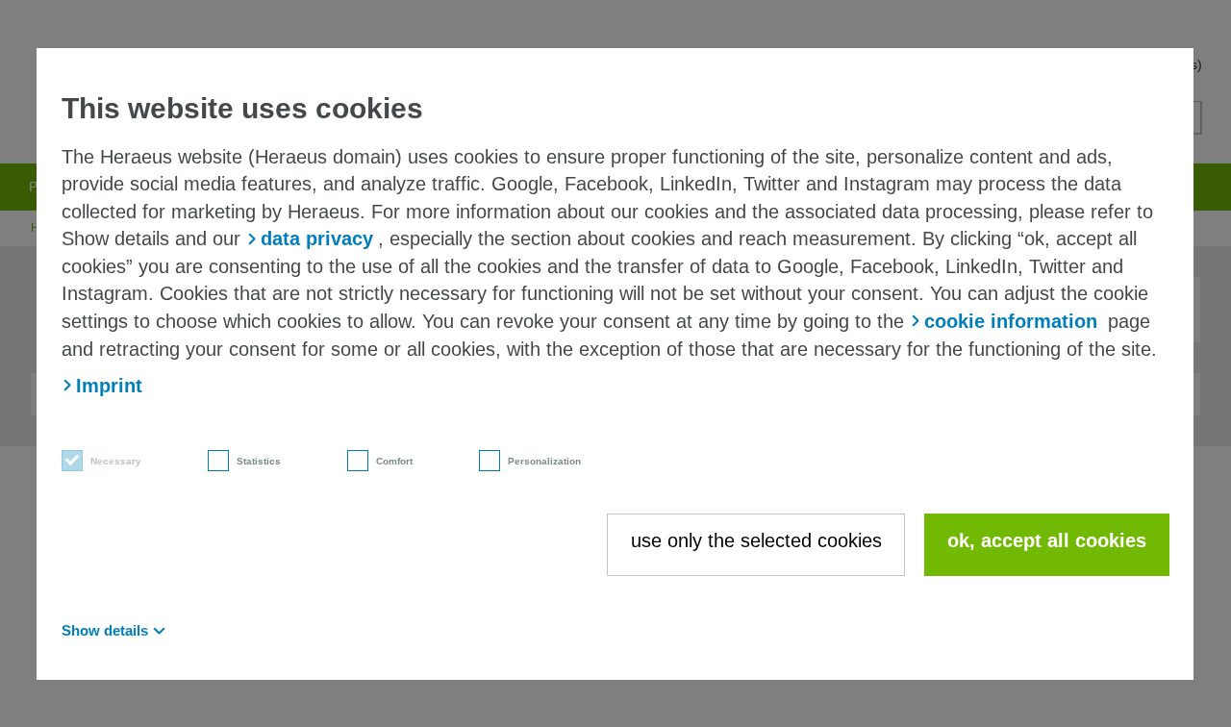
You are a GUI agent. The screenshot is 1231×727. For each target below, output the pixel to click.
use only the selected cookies (756, 540)
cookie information (1010, 321)
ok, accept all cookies (1046, 540)
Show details (105, 630)
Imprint (109, 385)
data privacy (317, 238)
